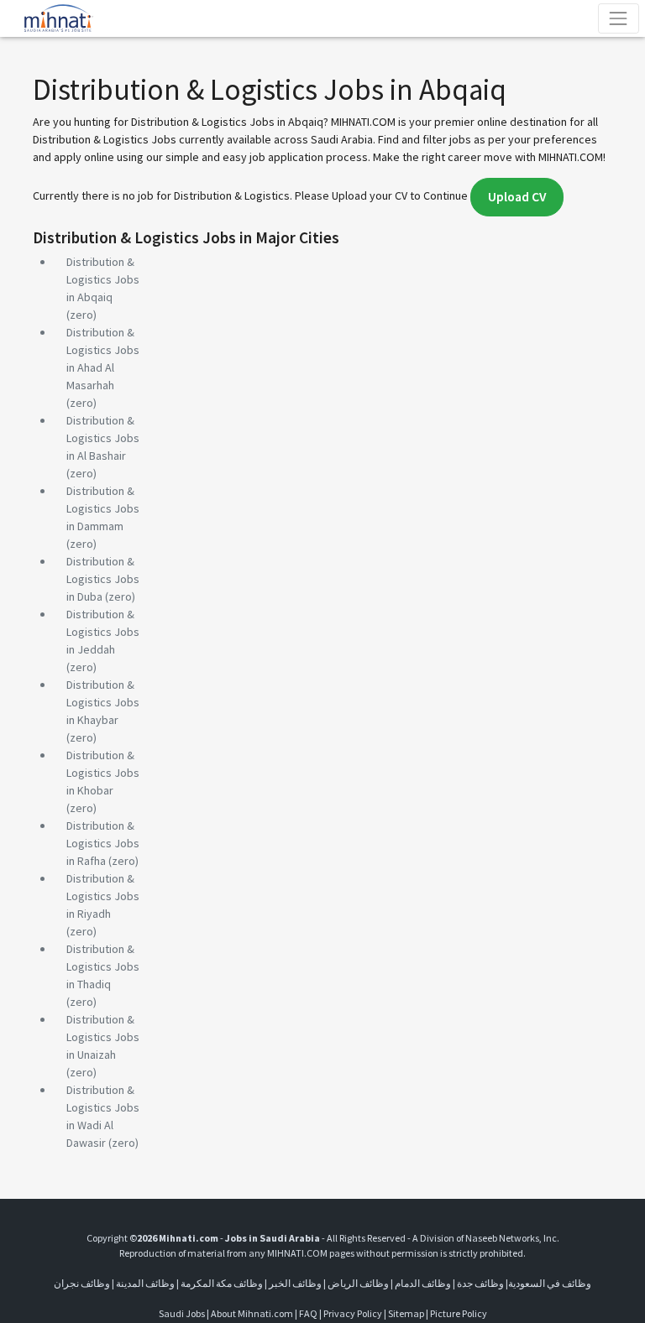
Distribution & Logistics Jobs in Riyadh (102, 896)
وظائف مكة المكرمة (222, 1283)
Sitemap (406, 1313)
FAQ (308, 1313)
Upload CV (517, 197)
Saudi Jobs (182, 1313)
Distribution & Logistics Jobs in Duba (102, 579)
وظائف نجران (82, 1283)
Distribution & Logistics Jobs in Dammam (102, 508)
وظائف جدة (480, 1283)
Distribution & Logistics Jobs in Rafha (102, 843)
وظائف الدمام (423, 1283)
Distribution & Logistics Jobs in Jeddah (102, 632)
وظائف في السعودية (549, 1283)
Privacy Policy (352, 1313)
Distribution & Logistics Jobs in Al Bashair (102, 438)
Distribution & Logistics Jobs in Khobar (102, 772)
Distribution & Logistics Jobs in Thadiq (102, 966)
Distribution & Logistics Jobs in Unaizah (102, 1037)
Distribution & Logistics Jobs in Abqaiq (102, 279)
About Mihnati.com (253, 1313)
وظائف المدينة (145, 1283)
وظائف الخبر (295, 1283)
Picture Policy (458, 1313)
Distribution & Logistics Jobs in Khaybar (102, 702)
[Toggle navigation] (618, 18)
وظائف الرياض (358, 1283)
